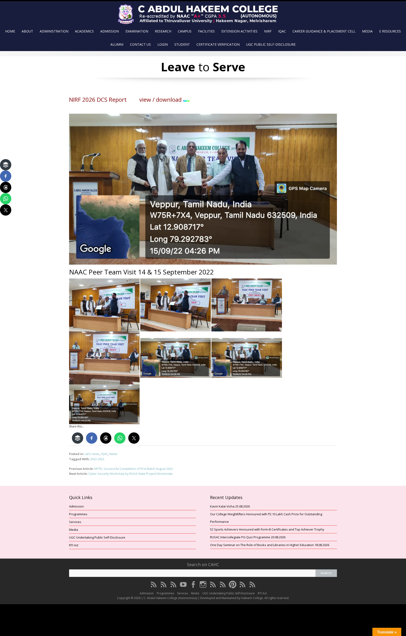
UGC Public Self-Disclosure (271, 44)
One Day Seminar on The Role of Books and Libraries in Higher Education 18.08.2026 (269, 545)
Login (162, 44)
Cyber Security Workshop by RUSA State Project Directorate (130, 473)
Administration (54, 31)
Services (75, 522)
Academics (84, 31)
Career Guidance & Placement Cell (324, 31)
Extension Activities (239, 31)
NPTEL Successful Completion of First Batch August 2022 (133, 469)
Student (182, 44)
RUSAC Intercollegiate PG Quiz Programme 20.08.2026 (247, 537)
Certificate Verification (218, 44)
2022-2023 (97, 459)
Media (367, 31)
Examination (136, 31)
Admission (109, 31)
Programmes (78, 514)
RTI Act (73, 545)
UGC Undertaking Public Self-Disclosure (97, 537)
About (27, 31)
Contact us (140, 44)
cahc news (91, 454)
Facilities (206, 31)
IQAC (282, 31)
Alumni (116, 44)
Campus (184, 31)
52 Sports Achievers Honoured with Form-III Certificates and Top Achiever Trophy (267, 529)
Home (10, 31)
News (113, 454)
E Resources (390, 31)
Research (163, 31)
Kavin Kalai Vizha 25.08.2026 (230, 506)
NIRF (268, 31)
